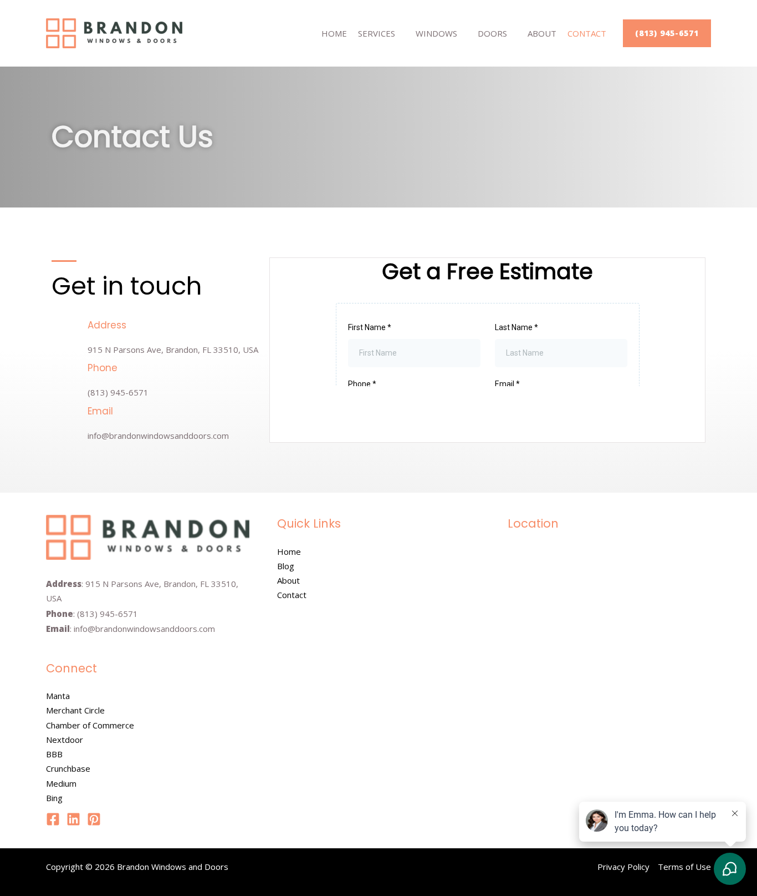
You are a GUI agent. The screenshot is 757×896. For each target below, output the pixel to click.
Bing (54, 797)
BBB (54, 754)
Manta (58, 695)
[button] (667, 33)
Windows (436, 33)
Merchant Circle (75, 710)
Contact (586, 33)
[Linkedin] (73, 819)
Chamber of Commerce (90, 725)
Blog (285, 565)
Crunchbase (68, 768)
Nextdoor (64, 739)
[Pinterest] (94, 819)
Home (334, 33)
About (542, 33)
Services (376, 33)
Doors (492, 33)
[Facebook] (53, 819)
